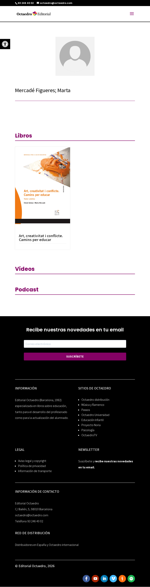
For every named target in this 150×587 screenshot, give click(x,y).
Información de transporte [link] (35, 471)
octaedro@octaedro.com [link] (31, 515)
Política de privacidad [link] (32, 466)
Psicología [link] (87, 430)
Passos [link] (85, 410)
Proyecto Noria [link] (91, 425)
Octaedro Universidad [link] (95, 415)
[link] (5, 44)
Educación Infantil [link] (92, 420)
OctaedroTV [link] (89, 435)
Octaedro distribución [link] (95, 400)
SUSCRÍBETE (75, 356)
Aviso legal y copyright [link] (32, 461)
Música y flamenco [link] (92, 405)
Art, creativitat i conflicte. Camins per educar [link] (41, 237)
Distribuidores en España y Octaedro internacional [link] (47, 545)
